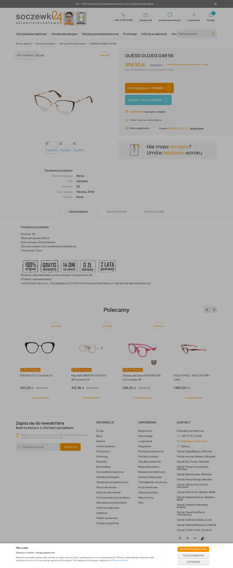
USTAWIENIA (193, 562)
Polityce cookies (120, 560)
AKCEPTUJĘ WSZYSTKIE (193, 549)
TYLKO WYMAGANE (193, 555)
